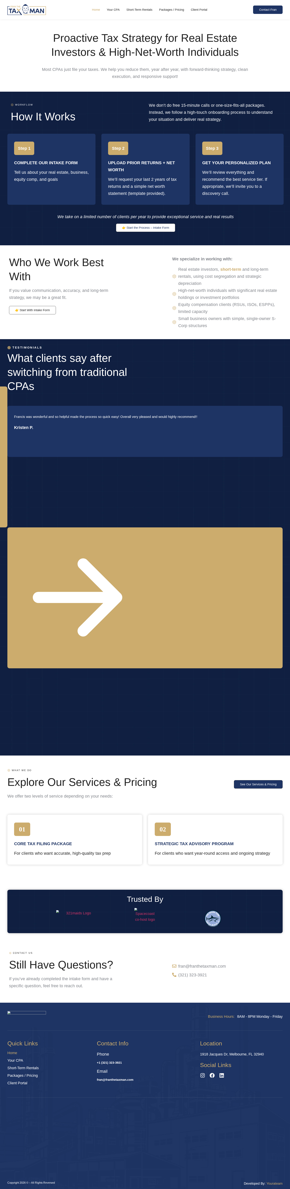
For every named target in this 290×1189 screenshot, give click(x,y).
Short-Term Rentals (139, 9)
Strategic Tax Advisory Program (194, 843)
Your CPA (113, 9)
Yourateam (275, 1183)
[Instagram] (202, 1075)
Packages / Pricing (171, 9)
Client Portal (199, 9)
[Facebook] (212, 1075)
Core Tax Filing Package (43, 843)
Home (96, 9)
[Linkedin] (221, 1075)
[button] (145, 597)
